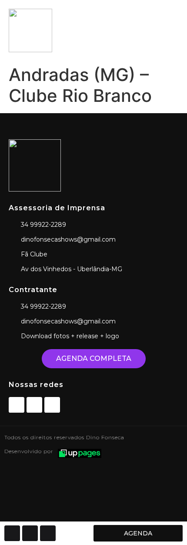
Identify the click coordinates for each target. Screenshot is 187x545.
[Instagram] (34, 405)
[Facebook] (16, 405)
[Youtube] (52, 405)
